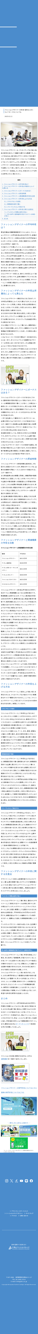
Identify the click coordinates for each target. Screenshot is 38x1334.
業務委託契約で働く (12, 204)
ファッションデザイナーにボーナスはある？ (16, 191)
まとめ (5, 218)
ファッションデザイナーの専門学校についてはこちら (19, 1088)
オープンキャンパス (22, 1024)
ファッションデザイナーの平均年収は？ (15, 184)
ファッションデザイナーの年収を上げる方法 (17, 199)
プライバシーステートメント (20, 1211)
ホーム (5, 1150)
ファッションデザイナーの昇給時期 (14, 193)
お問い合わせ (24, 1216)
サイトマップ (29, 1213)
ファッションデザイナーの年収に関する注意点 (17, 209)
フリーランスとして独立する (14, 207)
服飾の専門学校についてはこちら (12, 1092)
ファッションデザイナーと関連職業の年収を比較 (18, 196)
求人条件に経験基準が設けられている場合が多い (19, 215)
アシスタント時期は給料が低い (15, 212)
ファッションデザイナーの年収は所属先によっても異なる (18, 187)
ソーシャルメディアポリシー (14, 1213)
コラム (9, 1150)
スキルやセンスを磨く (12, 201)
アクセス (14, 1216)
